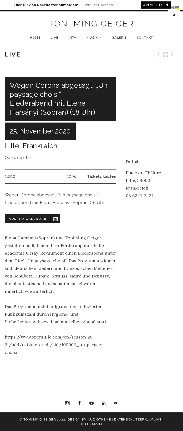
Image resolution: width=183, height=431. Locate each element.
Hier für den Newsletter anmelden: (46, 5)
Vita (72, 37)
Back (165, 54)
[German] (177, 7)
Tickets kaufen (101, 176)
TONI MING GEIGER (91, 23)
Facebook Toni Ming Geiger (79, 404)
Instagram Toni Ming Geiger (67, 404)
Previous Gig (158, 54)
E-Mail (115, 404)
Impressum (91, 424)
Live (54, 37)
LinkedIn (103, 403)
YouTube (91, 403)
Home (35, 37)
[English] (173, 7)
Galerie (119, 37)
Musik (96, 38)
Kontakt (145, 37)
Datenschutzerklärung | (139, 419)
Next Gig (173, 54)
